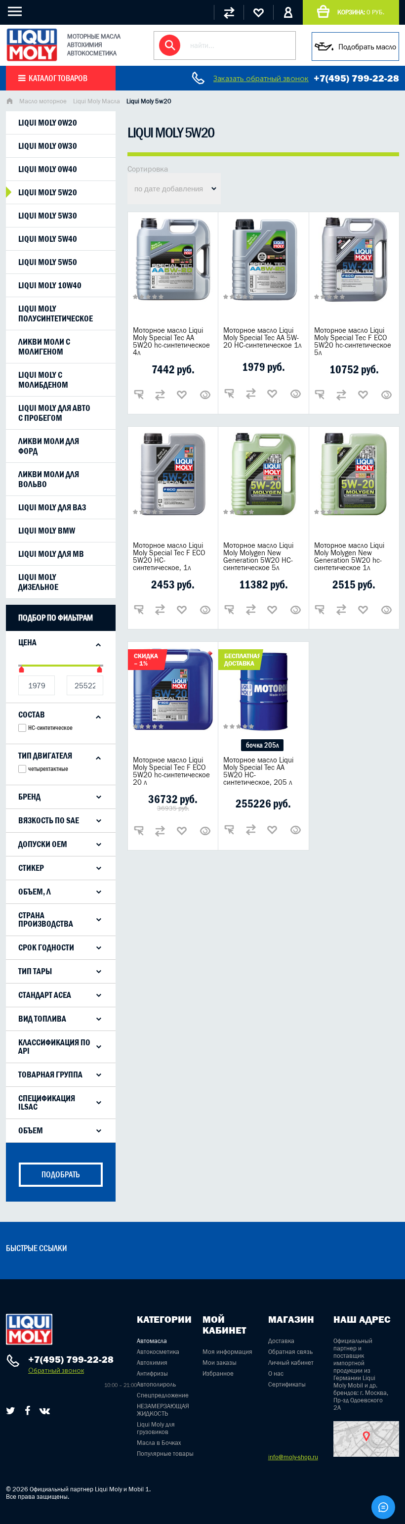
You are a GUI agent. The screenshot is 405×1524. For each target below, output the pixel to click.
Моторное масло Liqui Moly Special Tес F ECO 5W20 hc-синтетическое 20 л (171, 771)
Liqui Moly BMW (46, 531)
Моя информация (227, 1351)
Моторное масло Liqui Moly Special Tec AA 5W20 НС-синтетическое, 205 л (258, 771)
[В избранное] (182, 395)
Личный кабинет (291, 1362)
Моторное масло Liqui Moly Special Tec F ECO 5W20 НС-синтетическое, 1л (169, 556)
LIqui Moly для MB (51, 554)
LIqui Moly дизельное (38, 582)
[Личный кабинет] (288, 12)
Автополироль (156, 1384)
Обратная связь (290, 1351)
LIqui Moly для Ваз (52, 507)
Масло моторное (43, 101)
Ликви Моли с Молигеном (44, 347)
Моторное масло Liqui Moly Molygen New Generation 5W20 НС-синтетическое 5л (258, 556)
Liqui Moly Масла (96, 101)
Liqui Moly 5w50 (47, 262)
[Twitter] (10, 1410)
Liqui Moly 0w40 (47, 169)
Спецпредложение (163, 1395)
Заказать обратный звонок (261, 78)
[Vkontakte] (45, 1410)
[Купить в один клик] (139, 394)
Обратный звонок (56, 1370)
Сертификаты (287, 1384)
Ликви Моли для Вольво (48, 479)
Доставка (281, 1341)
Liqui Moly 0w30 (47, 146)
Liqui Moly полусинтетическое (55, 313)
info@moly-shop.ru (293, 1457)
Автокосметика (158, 1351)
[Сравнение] (228, 12)
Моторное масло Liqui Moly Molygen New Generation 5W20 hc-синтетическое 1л (349, 556)
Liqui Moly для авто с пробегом (54, 413)
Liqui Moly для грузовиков (156, 1428)
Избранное (218, 1373)
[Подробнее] (205, 395)
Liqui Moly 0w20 (47, 123)
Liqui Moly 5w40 (47, 239)
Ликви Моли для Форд (48, 446)
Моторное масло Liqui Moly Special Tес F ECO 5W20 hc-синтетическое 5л (352, 341)
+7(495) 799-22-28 (356, 78)
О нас (276, 1373)
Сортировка (147, 168)
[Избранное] (258, 12)
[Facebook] (27, 1410)
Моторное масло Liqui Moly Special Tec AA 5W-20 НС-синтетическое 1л (262, 337)
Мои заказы (219, 1362)
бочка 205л (262, 745)
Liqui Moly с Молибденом (43, 380)
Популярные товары (165, 1453)
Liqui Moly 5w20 (47, 192)
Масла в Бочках (159, 1442)
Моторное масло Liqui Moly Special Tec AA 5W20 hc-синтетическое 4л (171, 341)
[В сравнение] (160, 394)
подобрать (60, 1174)
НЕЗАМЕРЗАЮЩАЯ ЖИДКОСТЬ (163, 1409)
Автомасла (152, 1341)
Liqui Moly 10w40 (49, 285)
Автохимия (152, 1362)
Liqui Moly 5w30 (47, 216)
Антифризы (152, 1373)
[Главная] (9, 102)
